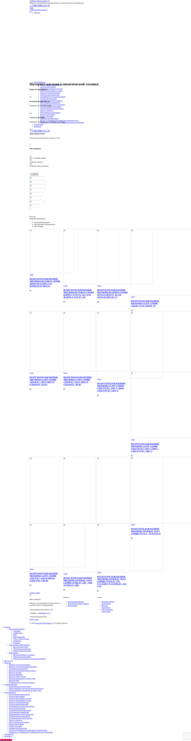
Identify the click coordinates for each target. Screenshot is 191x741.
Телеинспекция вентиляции (19, 716)
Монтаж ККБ (14, 681)
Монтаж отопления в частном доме (22, 679)
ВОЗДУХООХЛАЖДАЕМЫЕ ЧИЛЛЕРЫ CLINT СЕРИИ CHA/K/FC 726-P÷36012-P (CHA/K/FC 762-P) (44, 381)
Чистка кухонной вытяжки (19, 702)
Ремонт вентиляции (16, 724)
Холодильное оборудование (78, 604)
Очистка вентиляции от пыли (20, 698)
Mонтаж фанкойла (16, 675)
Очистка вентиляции (17, 696)
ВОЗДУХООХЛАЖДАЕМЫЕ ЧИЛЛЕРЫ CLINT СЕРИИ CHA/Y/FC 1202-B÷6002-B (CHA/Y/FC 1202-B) (44, 577)
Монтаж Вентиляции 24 (44, 623)
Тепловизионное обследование (20, 718)
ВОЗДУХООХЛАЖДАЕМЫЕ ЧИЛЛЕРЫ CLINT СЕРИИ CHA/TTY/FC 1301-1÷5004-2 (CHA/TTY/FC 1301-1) (111, 387)
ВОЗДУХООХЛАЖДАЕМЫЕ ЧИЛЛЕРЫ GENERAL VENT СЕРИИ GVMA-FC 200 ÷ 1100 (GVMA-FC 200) (77, 581)
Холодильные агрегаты (22, 649)
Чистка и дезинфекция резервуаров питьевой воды (28, 730)
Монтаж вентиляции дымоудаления (22, 671)
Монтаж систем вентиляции (19, 665)
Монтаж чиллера (15, 673)
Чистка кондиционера (17, 708)
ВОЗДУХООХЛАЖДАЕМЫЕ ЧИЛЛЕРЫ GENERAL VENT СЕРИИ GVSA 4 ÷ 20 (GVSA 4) (145, 531)
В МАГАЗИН (35, 593)
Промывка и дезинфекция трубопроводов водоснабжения (31, 732)
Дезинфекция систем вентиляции (21, 706)
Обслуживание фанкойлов (19, 712)
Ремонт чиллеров (15, 726)
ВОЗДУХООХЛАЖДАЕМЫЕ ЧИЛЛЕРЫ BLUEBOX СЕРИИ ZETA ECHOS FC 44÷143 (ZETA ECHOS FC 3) (112, 293)
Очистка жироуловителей (18, 704)
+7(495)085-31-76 (40, 5)
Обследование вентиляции (19, 722)
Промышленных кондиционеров (21, 714)
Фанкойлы (17, 641)
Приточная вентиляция (22, 657)
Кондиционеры (19, 637)
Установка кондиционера (18, 669)
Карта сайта (34, 619)
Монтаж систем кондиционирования (23, 667)
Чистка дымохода (15, 720)
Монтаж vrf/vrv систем (17, 677)
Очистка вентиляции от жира (20, 700)
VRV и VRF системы (21, 639)
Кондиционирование (76, 602)
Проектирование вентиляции (108, 603)
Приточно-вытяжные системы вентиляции (29, 659)
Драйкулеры (18, 633)
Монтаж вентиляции (106, 607)
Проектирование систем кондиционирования (26, 688)
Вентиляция (72, 606)
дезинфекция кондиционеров (20, 710)
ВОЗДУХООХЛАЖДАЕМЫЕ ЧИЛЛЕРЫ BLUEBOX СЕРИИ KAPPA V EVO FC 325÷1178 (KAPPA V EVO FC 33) (78, 293)
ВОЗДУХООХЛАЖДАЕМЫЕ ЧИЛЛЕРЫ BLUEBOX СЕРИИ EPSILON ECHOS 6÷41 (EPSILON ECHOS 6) (45, 282)
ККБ (15, 635)
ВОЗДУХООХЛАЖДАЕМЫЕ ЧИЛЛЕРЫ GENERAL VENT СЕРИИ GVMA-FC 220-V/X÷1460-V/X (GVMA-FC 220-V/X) (112, 581)
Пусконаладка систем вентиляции (22, 683)
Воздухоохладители (20, 647)
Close (32, 275)
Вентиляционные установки (24, 655)
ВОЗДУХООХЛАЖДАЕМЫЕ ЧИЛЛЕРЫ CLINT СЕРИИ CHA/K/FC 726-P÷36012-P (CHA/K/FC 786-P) (77, 381)
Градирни (17, 631)
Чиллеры (16, 643)
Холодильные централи (22, 651)
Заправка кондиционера (18, 728)
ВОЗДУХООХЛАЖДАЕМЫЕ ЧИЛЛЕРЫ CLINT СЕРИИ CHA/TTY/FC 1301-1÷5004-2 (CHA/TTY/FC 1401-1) (145, 447)
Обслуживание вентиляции (107, 611)
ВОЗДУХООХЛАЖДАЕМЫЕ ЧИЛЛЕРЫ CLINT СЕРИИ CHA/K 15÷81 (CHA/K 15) (145, 303)
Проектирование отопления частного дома (25, 690)
